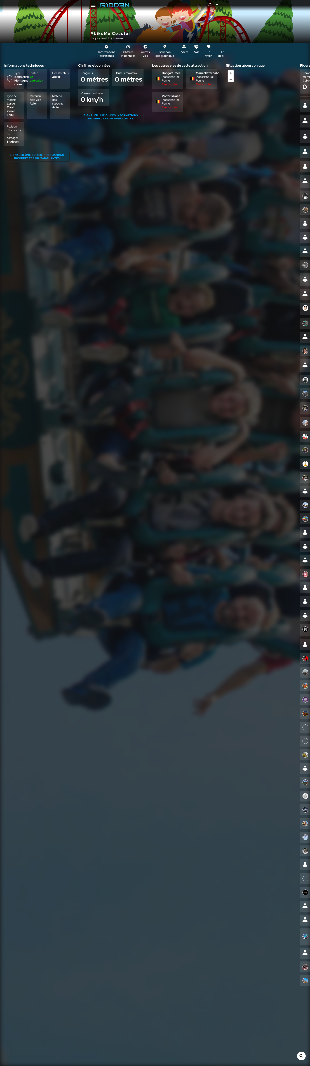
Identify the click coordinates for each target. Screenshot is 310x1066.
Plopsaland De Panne (106, 38)
